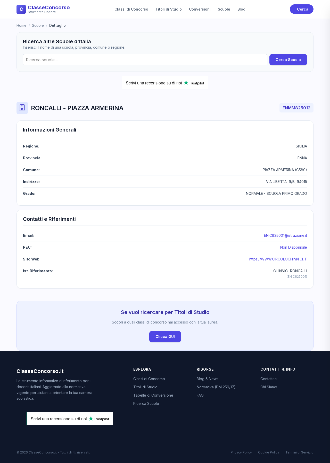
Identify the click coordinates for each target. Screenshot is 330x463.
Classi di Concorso (131, 9)
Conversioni (200, 9)
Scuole (224, 9)
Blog (241, 9)
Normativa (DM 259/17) (216, 387)
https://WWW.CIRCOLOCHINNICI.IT (278, 259)
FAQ (200, 395)
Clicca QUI (165, 336)
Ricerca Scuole (146, 403)
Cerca (302, 9)
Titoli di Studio (168, 9)
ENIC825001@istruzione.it (285, 235)
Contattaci (268, 379)
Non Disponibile (293, 247)
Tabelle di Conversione (153, 395)
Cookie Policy (268, 452)
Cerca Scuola (288, 59)
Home (21, 25)
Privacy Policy (241, 452)
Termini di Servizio (299, 452)
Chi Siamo (268, 387)
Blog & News (207, 379)
